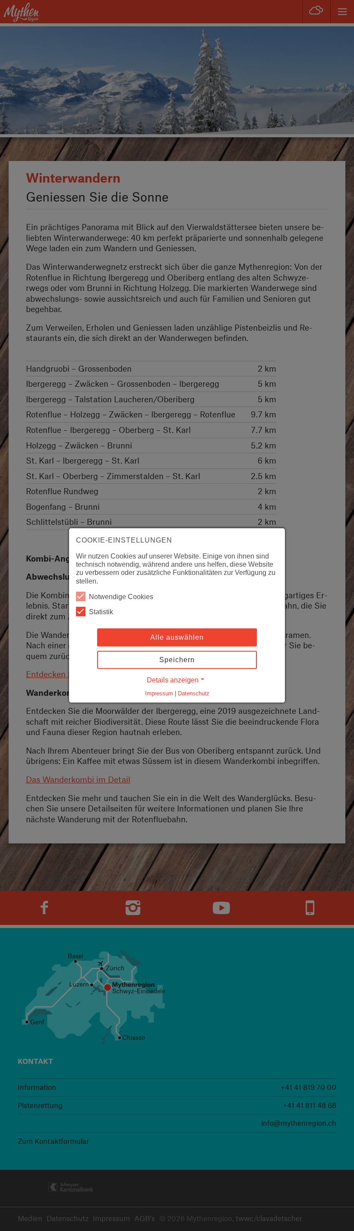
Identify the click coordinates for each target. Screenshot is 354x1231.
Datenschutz (193, 693)
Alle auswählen (177, 637)
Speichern (177, 659)
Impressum (159, 693)
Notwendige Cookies (121, 596)
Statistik (101, 612)
